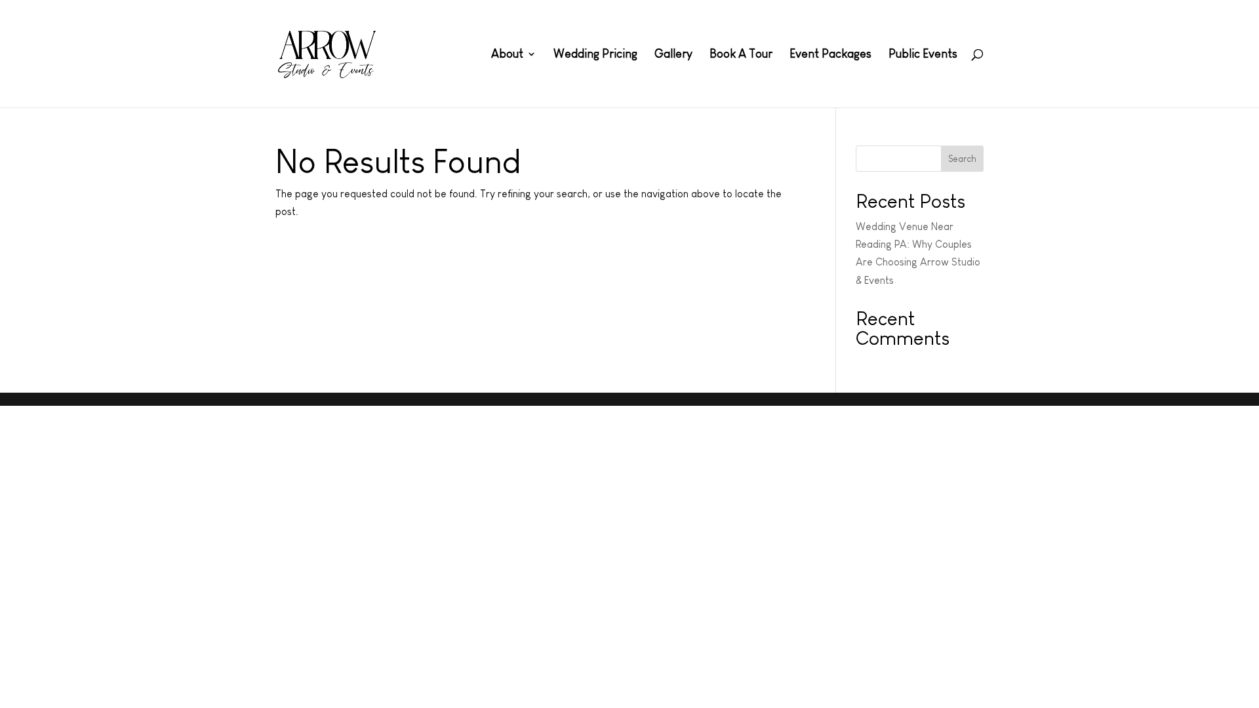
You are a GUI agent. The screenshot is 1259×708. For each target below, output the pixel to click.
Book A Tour (740, 54)
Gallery (673, 54)
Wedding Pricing (595, 54)
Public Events (923, 54)
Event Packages (830, 54)
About (507, 54)
